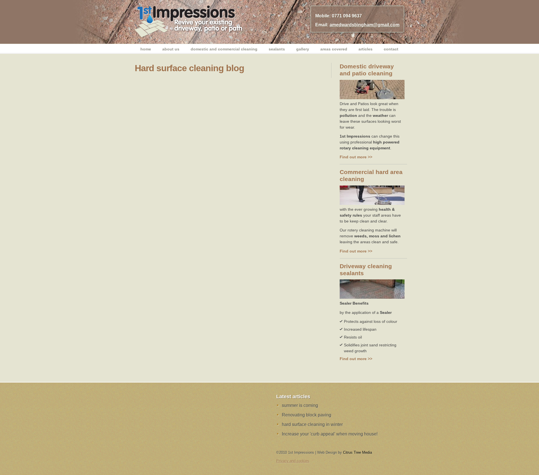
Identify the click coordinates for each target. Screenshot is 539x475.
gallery (302, 49)
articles (365, 49)
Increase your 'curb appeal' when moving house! (330, 434)
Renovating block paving (306, 415)
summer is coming (300, 405)
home (145, 49)
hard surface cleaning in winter (312, 424)
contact (391, 49)
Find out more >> (356, 157)
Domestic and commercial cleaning (224, 49)
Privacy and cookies (292, 461)
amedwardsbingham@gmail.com (364, 24)
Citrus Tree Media (357, 452)
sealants (277, 49)
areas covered (333, 49)
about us (170, 49)
